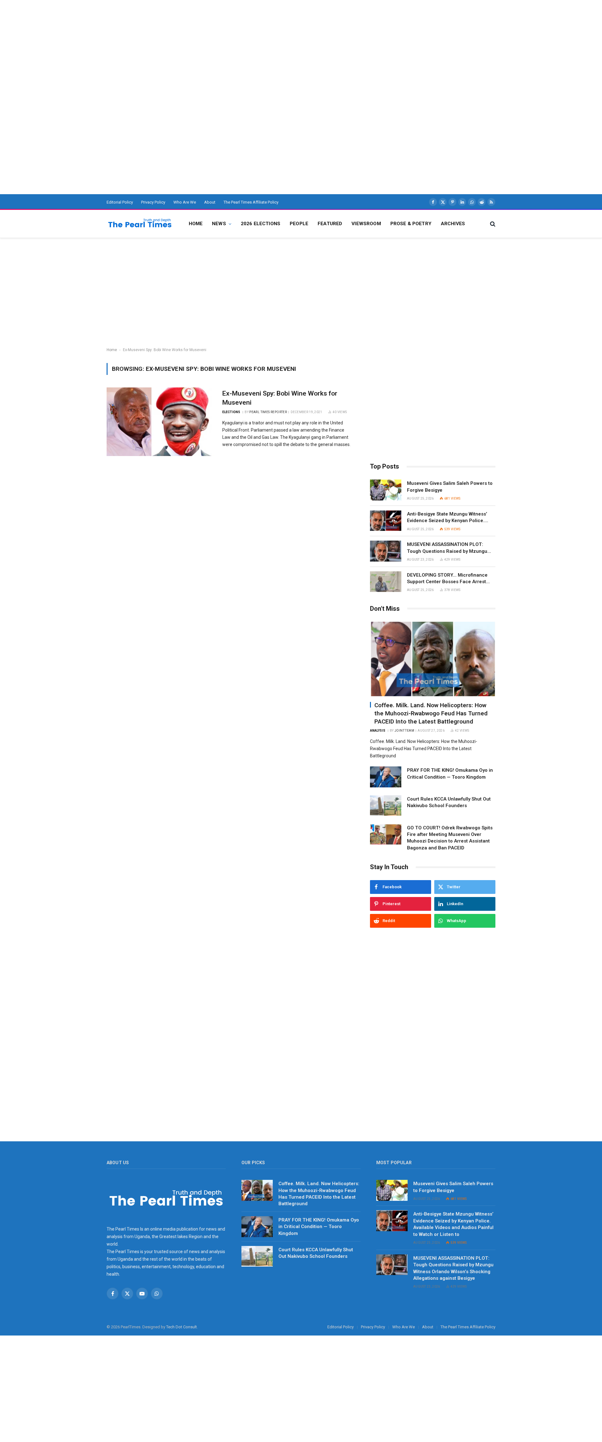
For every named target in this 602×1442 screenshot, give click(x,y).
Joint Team (404, 730)
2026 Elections (260, 223)
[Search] (492, 224)
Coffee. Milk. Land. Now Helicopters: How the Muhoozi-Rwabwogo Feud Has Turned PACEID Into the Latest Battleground (431, 713)
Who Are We (184, 202)
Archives (453, 223)
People (299, 223)
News (219, 223)
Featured (330, 223)
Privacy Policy (153, 202)
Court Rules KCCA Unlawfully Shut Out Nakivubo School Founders (449, 802)
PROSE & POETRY (410, 223)
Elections (231, 412)
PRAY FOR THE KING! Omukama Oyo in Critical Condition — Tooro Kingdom (450, 773)
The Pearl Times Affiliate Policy (251, 202)
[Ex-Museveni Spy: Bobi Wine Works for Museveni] (160, 421)
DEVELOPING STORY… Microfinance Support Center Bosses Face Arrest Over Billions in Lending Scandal (447, 578)
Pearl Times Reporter (268, 412)
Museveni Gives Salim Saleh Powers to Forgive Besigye (450, 486)
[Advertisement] (188, 44)
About (209, 202)
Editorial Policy (120, 202)
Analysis (377, 730)
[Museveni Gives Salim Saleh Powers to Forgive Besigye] (385, 490)
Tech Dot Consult (181, 1327)
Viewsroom (366, 223)
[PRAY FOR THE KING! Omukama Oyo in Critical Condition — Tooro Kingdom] (385, 776)
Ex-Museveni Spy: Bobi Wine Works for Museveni (279, 398)
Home (196, 223)
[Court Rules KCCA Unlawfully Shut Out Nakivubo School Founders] (385, 805)
